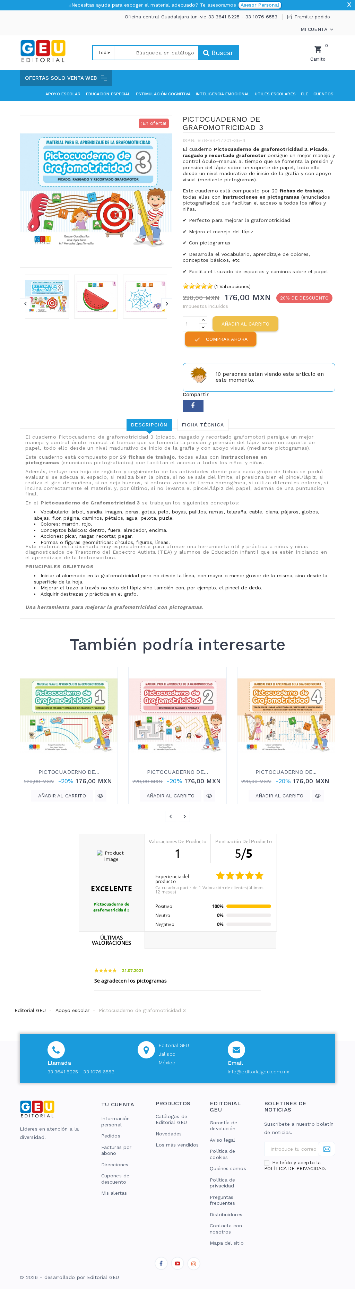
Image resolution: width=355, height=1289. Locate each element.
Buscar (221, 53)
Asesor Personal (260, 5)
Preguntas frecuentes (222, 1200)
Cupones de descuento (115, 1179)
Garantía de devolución (223, 1126)
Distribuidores (226, 1214)
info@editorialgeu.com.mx (258, 1071)
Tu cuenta (118, 1104)
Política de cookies (222, 1154)
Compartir (193, 406)
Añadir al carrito (245, 324)
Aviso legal (222, 1140)
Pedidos (110, 1136)
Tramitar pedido (312, 16)
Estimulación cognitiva (163, 94)
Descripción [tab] (149, 424)
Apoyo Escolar (62, 94)
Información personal (115, 1121)
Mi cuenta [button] (318, 29)
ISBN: (189, 140)
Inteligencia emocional (223, 94)
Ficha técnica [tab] (203, 424)
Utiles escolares (275, 94)
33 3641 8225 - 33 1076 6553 (80, 1071)
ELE (304, 94)
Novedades (169, 1133)
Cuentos (323, 94)
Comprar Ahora (220, 339)
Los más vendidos (177, 1145)
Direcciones (114, 1164)
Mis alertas (114, 1193)
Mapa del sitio (226, 1243)
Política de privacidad (222, 1183)
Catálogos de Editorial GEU (171, 1119)
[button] (66, 78)
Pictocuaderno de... (68, 772)
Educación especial (108, 94)
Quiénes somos (228, 1168)
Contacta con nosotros (226, 1229)
